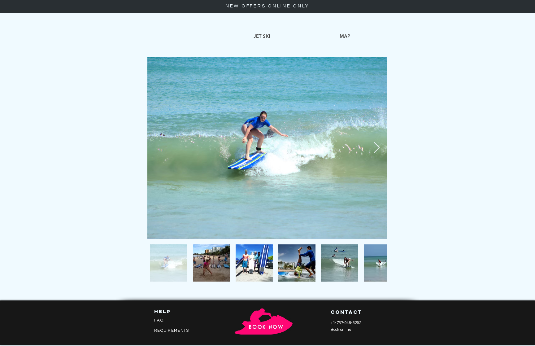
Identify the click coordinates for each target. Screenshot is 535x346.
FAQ (158, 320)
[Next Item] (376, 148)
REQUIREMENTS (171, 330)
